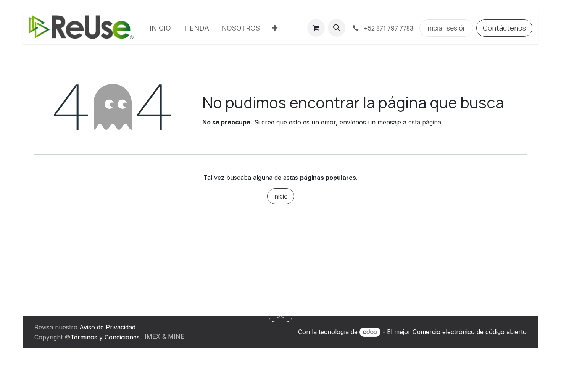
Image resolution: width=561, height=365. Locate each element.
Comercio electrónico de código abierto (470, 332)
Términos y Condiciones (105, 337)
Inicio (281, 196)
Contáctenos (504, 27)
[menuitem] (160, 28)
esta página (424, 122)
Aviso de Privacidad (107, 327)
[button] (336, 28)
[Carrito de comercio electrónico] (316, 28)
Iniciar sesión (446, 28)
